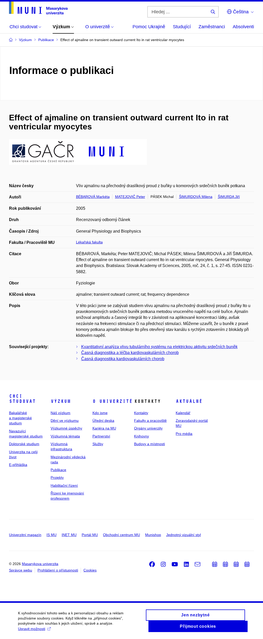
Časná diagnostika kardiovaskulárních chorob (122, 359)
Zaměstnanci (212, 26)
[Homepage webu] (38, 8)
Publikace (58, 470)
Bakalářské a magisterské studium (20, 418)
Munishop (153, 535)
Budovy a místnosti (149, 444)
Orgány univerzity (148, 428)
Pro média (184, 434)
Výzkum (61, 401)
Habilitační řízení (64, 485)
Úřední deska (103, 420)
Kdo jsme (100, 413)
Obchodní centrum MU (121, 535)
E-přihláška (18, 465)
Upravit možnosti (31, 629)
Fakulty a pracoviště (150, 420)
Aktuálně (189, 401)
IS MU (51, 535)
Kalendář (183, 413)
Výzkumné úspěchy (66, 428)
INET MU (69, 535)
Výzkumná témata (65, 436)
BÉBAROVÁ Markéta (93, 197)
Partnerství (101, 436)
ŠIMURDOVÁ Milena (195, 197)
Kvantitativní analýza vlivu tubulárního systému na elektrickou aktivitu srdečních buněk (159, 347)
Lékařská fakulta (89, 242)
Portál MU (90, 535)
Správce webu (20, 570)
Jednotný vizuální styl (183, 535)
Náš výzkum (60, 413)
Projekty (57, 477)
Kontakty (141, 413)
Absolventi (243, 26)
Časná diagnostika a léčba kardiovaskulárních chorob (130, 352)
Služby (97, 444)
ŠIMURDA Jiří (229, 197)
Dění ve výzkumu (65, 420)
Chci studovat (22, 398)
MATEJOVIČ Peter (130, 197)
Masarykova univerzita (40, 564)
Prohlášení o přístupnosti (57, 570)
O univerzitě (112, 401)
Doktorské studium (24, 444)
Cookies (90, 570)
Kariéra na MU (104, 428)
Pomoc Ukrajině (149, 26)
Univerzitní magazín (25, 535)
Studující (182, 26)
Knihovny (141, 436)
